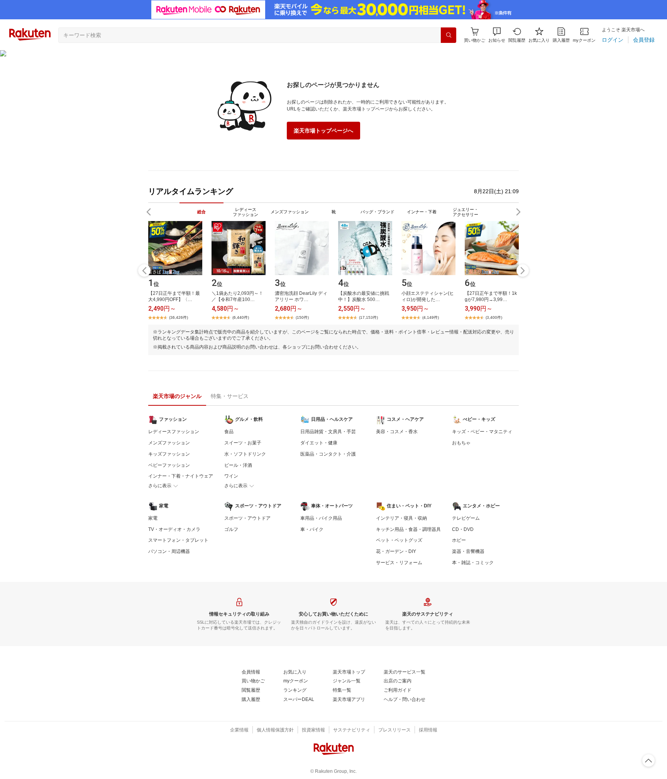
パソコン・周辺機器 (169, 551)
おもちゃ (461, 443)
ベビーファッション (169, 465)
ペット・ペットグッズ (399, 540)
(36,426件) (178, 317)
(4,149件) (430, 317)
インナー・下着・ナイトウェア (180, 476)
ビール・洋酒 (238, 465)
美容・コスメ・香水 (397, 431)
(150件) (302, 317)
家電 (152, 518)
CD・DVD (463, 529)
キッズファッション (169, 454)
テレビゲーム (466, 518)
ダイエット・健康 (318, 443)
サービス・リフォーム (399, 562)
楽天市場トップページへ (323, 131)
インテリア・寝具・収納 (401, 518)
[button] (496, 35)
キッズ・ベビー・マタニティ (482, 431)
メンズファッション (169, 443)
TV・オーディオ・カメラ (174, 529)
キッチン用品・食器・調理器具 (408, 529)
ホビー (459, 540)
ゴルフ (231, 529)
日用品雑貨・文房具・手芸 (328, 431)
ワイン (231, 476)
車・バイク (311, 529)
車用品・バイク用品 (321, 518)
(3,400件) (494, 317)
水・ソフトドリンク (245, 454)
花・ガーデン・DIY (396, 551)
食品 (229, 431)
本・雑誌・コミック (473, 562)
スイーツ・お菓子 (242, 443)
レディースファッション (173, 431)
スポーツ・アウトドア (247, 518)
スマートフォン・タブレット (178, 540)
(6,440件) (240, 317)
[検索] (448, 35)
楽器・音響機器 (468, 551)
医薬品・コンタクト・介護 (328, 454)
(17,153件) (368, 317)
